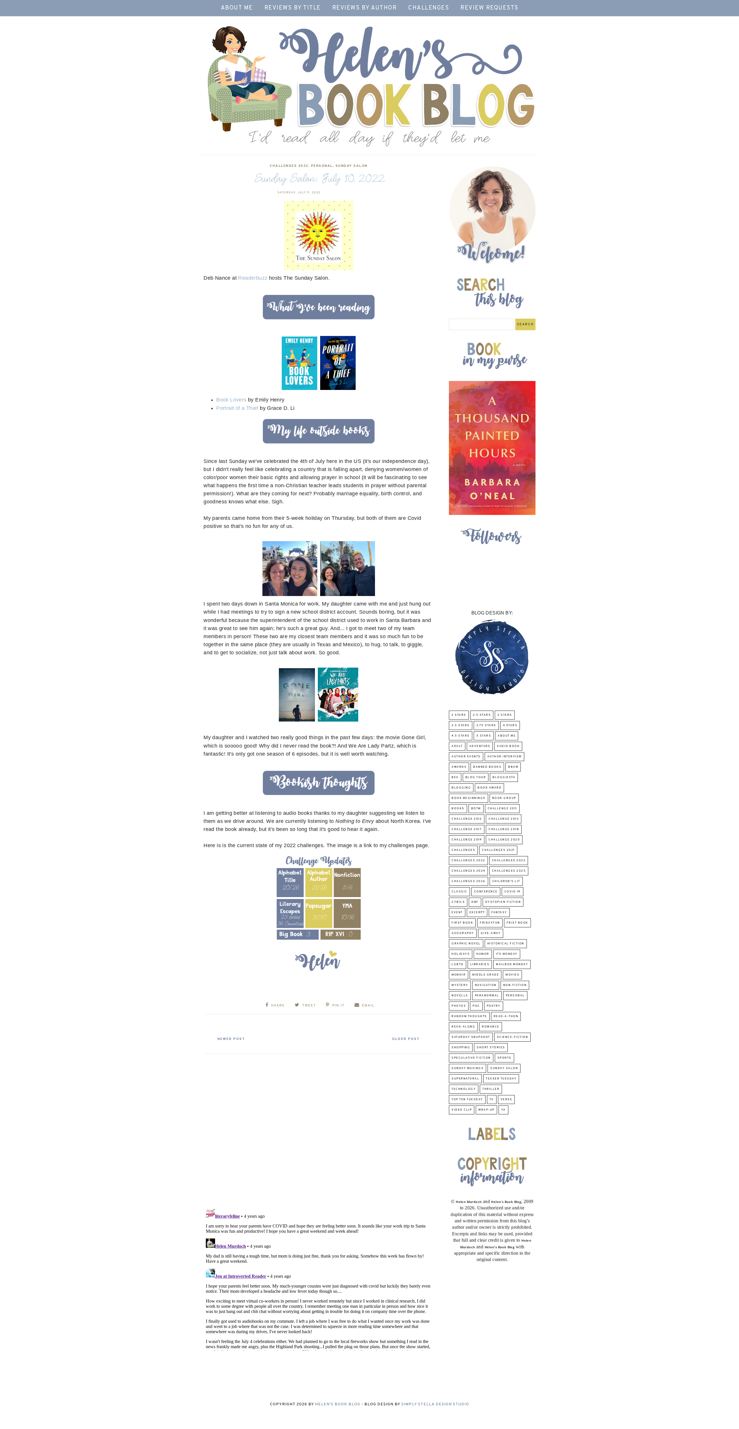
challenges (463, 850)
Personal (322, 166)
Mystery (459, 985)
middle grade (485, 975)
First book (462, 923)
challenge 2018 (503, 829)
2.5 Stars (482, 715)
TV (492, 1099)
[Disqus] (319, 1129)
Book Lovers (231, 400)
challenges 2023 (509, 860)
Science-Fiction (512, 1037)
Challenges (428, 8)
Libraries (480, 964)
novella (459, 996)
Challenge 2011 (502, 808)
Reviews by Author (364, 8)
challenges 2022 (289, 166)
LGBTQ (457, 964)
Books (457, 808)
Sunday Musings (467, 1068)
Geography (462, 933)
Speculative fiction (471, 1058)
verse (506, 1099)
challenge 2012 (466, 819)
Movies (512, 975)
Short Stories (491, 1047)
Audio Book (508, 746)
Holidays (460, 954)
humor (482, 954)
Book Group (504, 798)
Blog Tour (475, 777)
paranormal (487, 996)
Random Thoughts (469, 1016)
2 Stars (458, 715)
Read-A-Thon (506, 1016)
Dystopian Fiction (503, 902)
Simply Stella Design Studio (435, 1404)
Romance (490, 1027)
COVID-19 (512, 892)
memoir (458, 975)
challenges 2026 (468, 881)
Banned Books (487, 767)
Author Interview (504, 757)
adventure (479, 746)
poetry (494, 1006)
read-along (463, 1027)
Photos (458, 1006)
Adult (457, 746)
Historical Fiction (505, 944)
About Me (237, 8)
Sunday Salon (351, 166)
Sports (504, 1058)
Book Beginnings (468, 798)
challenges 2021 (498, 850)
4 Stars (510, 725)
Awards (458, 767)
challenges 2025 (509, 871)
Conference (486, 892)
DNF (475, 902)
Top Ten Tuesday (467, 1099)
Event (457, 912)
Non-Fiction (515, 985)
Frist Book (517, 923)
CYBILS (458, 902)
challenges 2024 (468, 871)
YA (503, 1110)
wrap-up (486, 1110)
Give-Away (491, 933)
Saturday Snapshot (470, 1037)
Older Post (406, 1039)
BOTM (476, 808)
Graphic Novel (466, 944)
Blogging (461, 788)
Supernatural (465, 1079)
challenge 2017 (466, 829)
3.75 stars (486, 725)
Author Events (466, 757)
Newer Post (231, 1039)
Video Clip (461, 1110)
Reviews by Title (292, 8)
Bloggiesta (503, 777)
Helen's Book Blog (337, 1404)
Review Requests (489, 8)
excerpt (477, 912)
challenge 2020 (504, 840)
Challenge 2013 (503, 819)
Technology (463, 1089)
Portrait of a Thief (237, 408)
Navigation (486, 985)
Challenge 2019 (466, 840)
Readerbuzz (252, 278)
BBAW (513, 767)
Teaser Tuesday (501, 1079)
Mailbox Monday (512, 964)
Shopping (460, 1047)
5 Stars (483, 736)
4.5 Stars (460, 736)
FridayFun (490, 923)
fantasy (499, 912)
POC (476, 1006)
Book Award (489, 788)
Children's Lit (506, 881)
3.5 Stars (460, 725)
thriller (490, 1089)
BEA (455, 777)
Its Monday (507, 954)
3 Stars (504, 715)
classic (459, 892)
